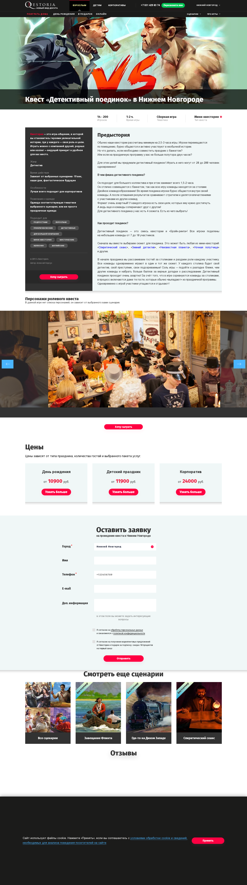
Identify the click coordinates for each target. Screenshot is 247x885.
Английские (58, 246)
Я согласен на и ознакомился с (121, 632)
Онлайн (101, 14)
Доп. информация (75, 603)
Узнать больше (48, 712)
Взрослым (61, 222)
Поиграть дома (37, 14)
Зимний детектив (143, 247)
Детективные (68, 228)
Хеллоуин (39, 246)
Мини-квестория (42, 240)
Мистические (67, 240)
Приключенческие (43, 228)
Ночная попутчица (206, 247)
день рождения (64, 14)
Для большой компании (46, 234)
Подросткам (40, 222)
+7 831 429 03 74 (150, 5)
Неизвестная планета (174, 247)
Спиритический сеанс (113, 247)
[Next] (239, 364)
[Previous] (7, 364)
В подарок (85, 14)
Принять (208, 840)
